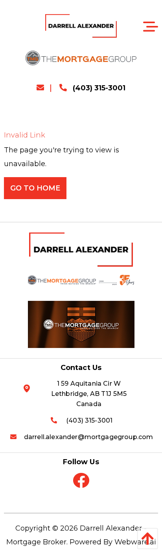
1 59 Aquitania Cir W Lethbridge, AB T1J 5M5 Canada (89, 394)
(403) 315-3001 (98, 88)
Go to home (35, 188)
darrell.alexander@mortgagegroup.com (88, 437)
